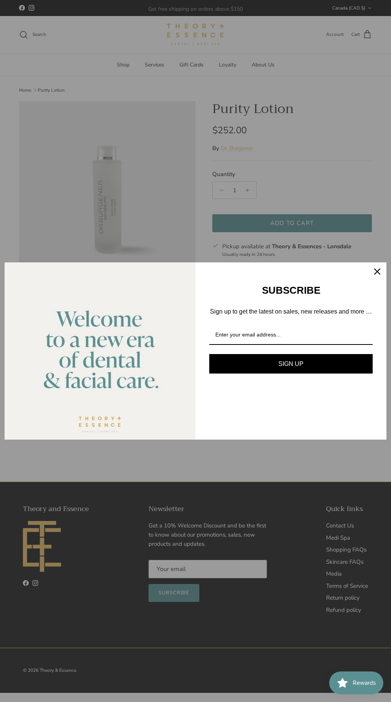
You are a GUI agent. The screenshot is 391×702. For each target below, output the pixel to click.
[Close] (377, 271)
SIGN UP (291, 364)
